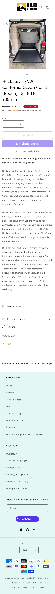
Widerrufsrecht (44, 578)
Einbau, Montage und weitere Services (25, 434)
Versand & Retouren (16, 399)
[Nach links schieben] (20, 75)
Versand (15, 111)
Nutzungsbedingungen (17, 474)
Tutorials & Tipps (14, 413)
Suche (9, 385)
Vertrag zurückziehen (16, 488)
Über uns (10, 427)
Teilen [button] (8, 343)
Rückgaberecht (13, 467)
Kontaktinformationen (23, 587)
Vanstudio (15, 578)
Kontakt (10, 392)
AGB (34, 583)
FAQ (8, 406)
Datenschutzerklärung (17, 481)
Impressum (11, 453)
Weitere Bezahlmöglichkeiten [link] (27, 151)
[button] (6, 7)
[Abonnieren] (44, 508)
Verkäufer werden (15, 420)
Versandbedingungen (16, 460)
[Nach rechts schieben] (34, 75)
